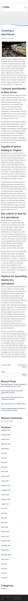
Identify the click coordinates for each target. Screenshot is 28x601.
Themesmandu (17, 599)
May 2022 (4, 573)
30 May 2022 (4, 38)
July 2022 (4, 564)
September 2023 (6, 499)
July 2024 (4, 453)
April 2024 (4, 467)
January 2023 (5, 536)
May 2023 (4, 518)
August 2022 (5, 559)
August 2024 (5, 448)
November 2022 (5, 545)
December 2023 (5, 485)
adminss (11, 38)
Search (3, 372)
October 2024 (5, 439)
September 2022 (6, 555)
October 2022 (5, 550)
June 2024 (4, 458)
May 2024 (4, 462)
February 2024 (5, 476)
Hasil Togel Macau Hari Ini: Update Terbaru (13, 404)
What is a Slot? (6, 365)
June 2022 (4, 568)
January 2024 (5, 481)
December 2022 (5, 541)
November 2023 (5, 490)
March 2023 (4, 527)
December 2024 (5, 430)
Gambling (4, 588)
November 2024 (5, 435)
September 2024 (6, 444)
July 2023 (4, 508)
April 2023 (4, 522)
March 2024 (4, 471)
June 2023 (4, 513)
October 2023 (5, 495)
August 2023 (5, 504)
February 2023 (5, 532)
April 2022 (4, 578)
